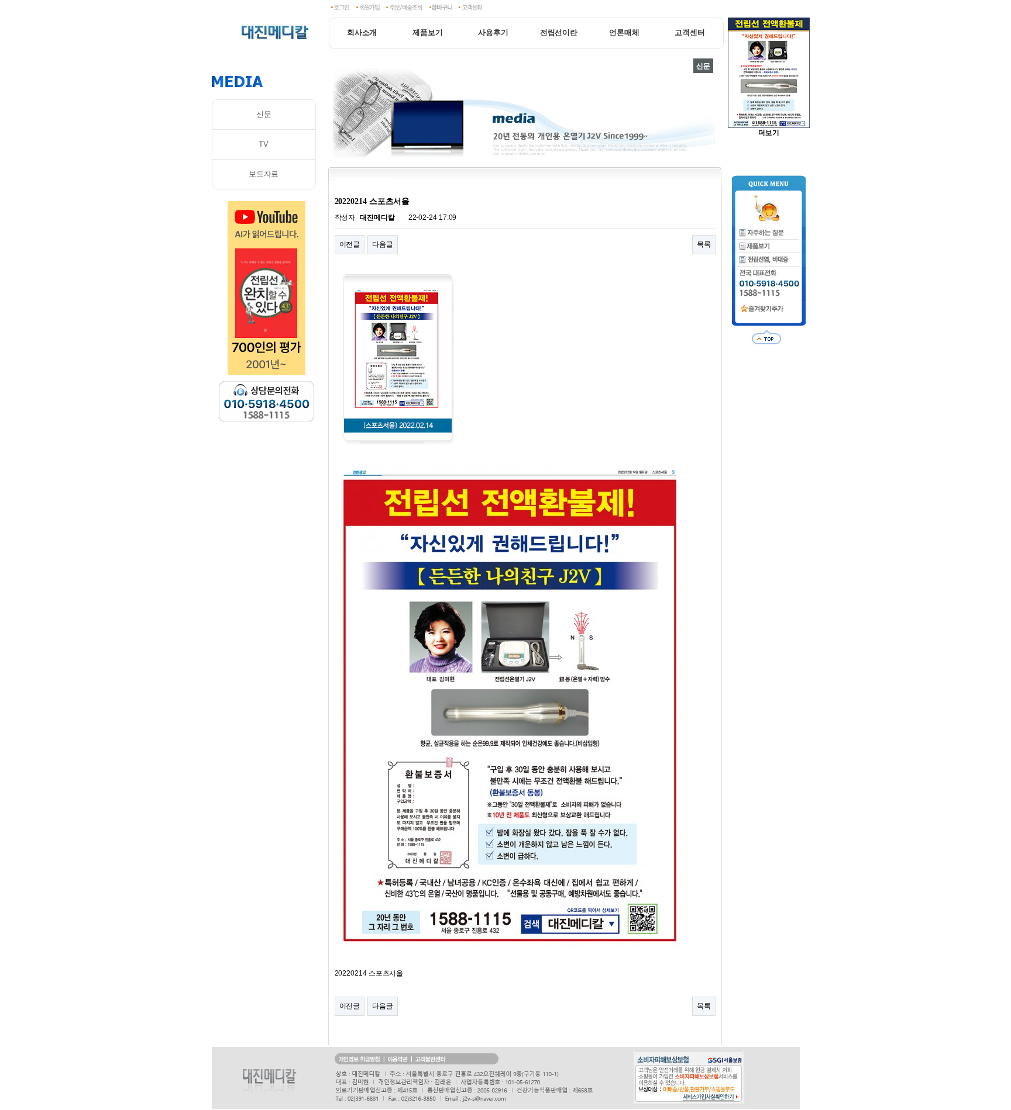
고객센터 (690, 32)
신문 (263, 114)
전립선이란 (559, 32)
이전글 (349, 244)
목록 (704, 244)
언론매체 (624, 32)
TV (264, 144)
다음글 (382, 244)
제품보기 (427, 32)
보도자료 (264, 174)
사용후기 (493, 32)
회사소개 (362, 32)
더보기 (768, 133)
